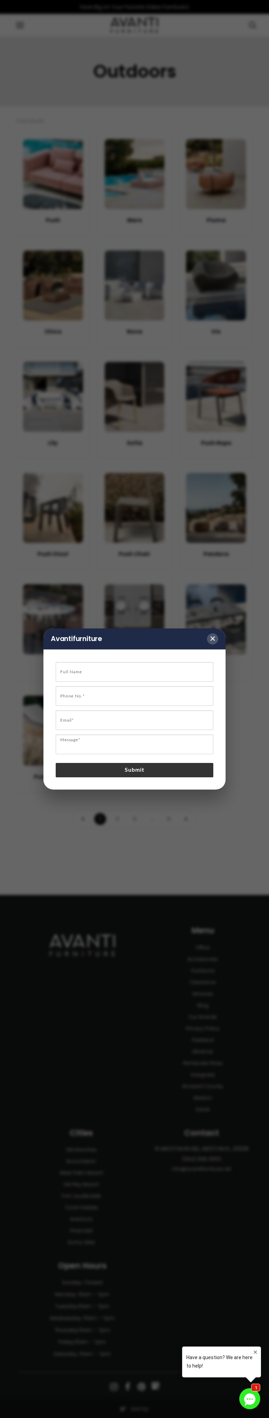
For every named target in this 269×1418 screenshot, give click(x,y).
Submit (135, 770)
